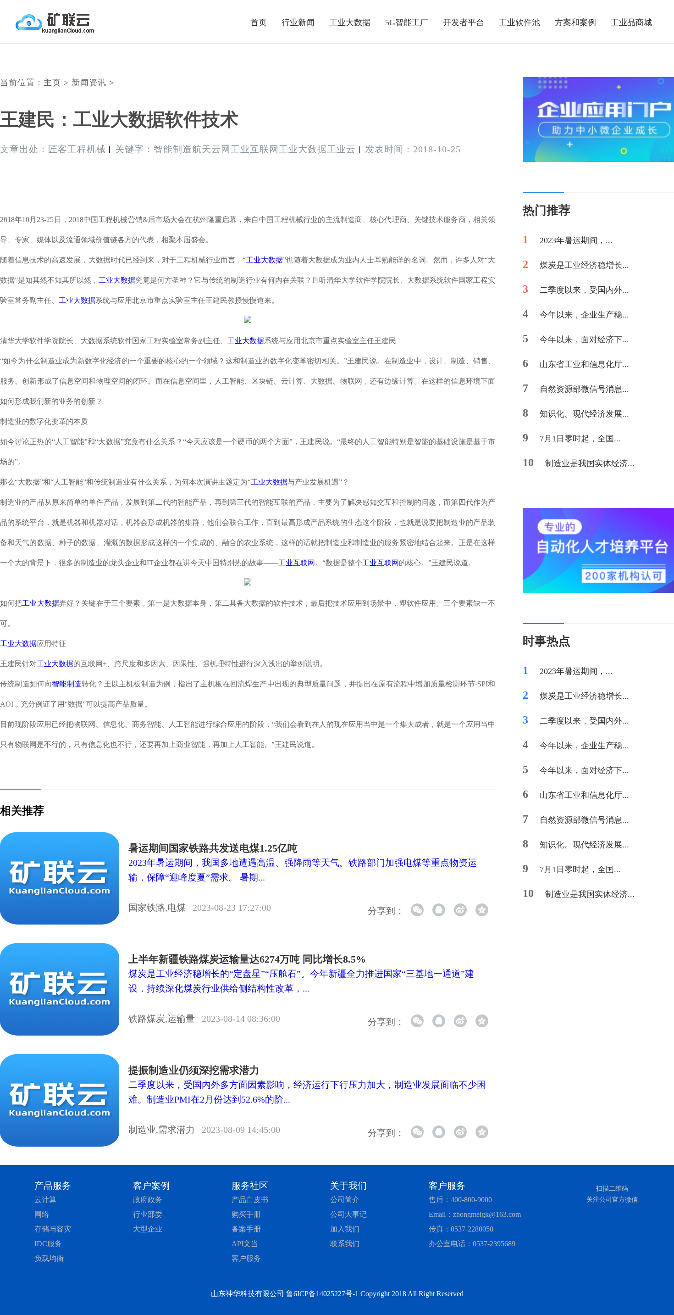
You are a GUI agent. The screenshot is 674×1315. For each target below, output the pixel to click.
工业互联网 (296, 563)
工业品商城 (631, 22)
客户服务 (246, 1258)
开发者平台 (463, 22)
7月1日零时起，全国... (580, 438)
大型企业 (147, 1229)
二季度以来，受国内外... (584, 290)
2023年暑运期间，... (576, 240)
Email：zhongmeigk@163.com (475, 1214)
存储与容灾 (52, 1229)
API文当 (245, 1244)
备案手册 (246, 1229)
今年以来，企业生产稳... (584, 314)
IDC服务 (48, 1244)
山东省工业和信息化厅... (584, 364)
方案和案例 (575, 22)
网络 (41, 1214)
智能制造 (67, 684)
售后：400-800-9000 (460, 1200)
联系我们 (344, 1244)
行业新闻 (298, 22)
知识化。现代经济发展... (584, 413)
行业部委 (147, 1214)
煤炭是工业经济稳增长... (584, 265)
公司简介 (344, 1200)
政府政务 (147, 1200)
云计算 (45, 1200)
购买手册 (246, 1214)
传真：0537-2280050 (461, 1229)
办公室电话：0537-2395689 (472, 1244)
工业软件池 (519, 22)
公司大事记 (348, 1214)
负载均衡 (49, 1258)
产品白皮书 (250, 1200)
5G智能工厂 (406, 22)
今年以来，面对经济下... (584, 339)
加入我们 (344, 1229)
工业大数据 (349, 22)
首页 (258, 22)
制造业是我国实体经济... (590, 463)
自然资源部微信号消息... (584, 389)
